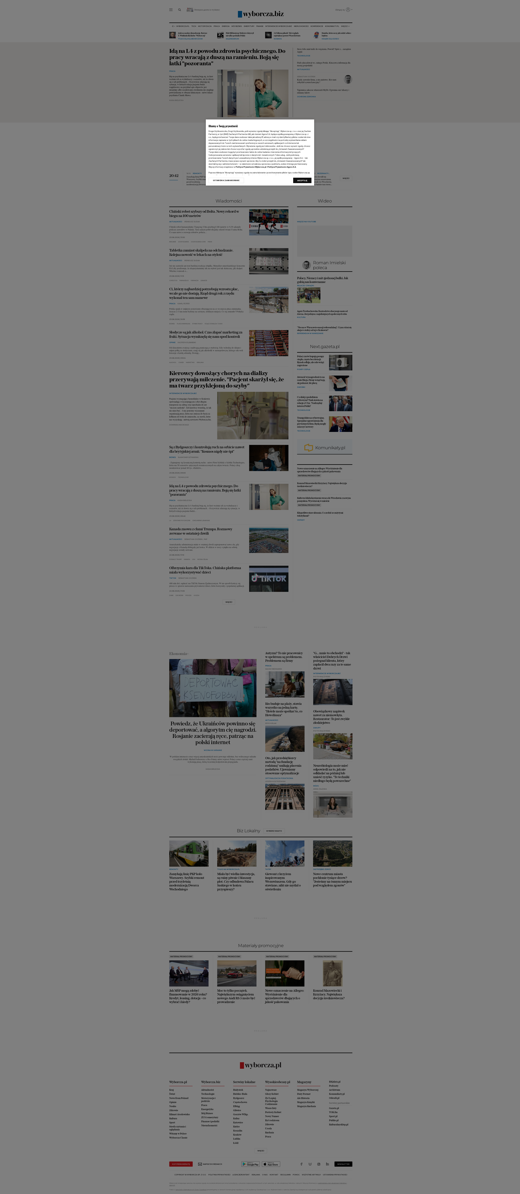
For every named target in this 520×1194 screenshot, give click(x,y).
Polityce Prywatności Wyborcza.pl (251, 167)
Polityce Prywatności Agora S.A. (281, 167)
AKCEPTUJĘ (302, 180)
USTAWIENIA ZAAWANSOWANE (226, 180)
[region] (260, 152)
